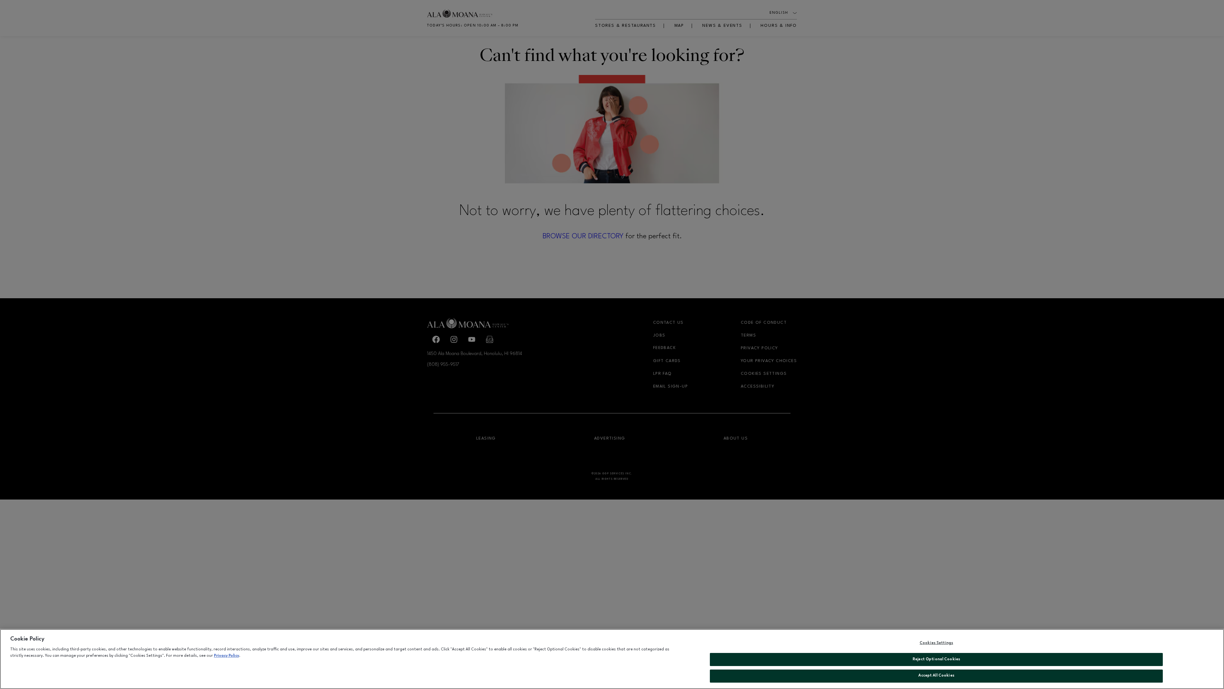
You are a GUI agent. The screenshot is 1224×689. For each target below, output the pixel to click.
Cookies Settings (936, 643)
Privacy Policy (226, 656)
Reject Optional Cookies (936, 659)
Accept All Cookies (936, 676)
